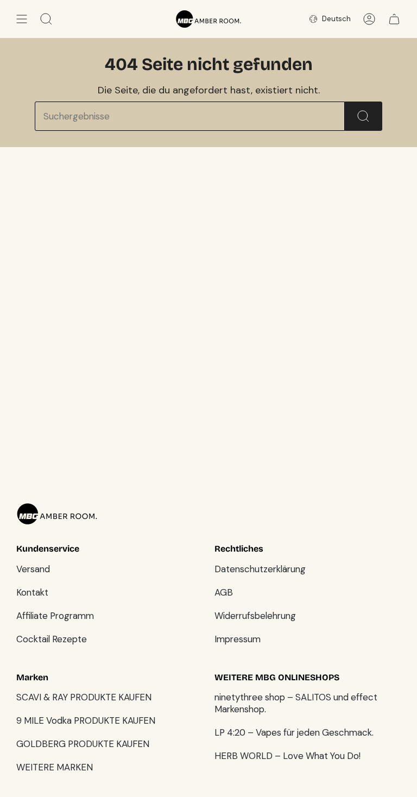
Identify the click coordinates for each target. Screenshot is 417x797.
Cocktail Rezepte (51, 639)
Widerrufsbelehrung (255, 616)
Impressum (237, 639)
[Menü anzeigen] (22, 19)
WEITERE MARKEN (54, 767)
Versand (33, 569)
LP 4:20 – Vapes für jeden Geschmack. (294, 732)
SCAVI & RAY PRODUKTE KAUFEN (83, 697)
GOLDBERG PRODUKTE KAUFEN (82, 744)
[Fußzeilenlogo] (57, 514)
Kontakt (32, 592)
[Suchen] (363, 116)
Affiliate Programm (55, 616)
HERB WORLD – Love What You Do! (287, 756)
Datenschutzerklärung (260, 569)
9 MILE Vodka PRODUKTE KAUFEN (85, 720)
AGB (223, 592)
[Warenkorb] (394, 19)
